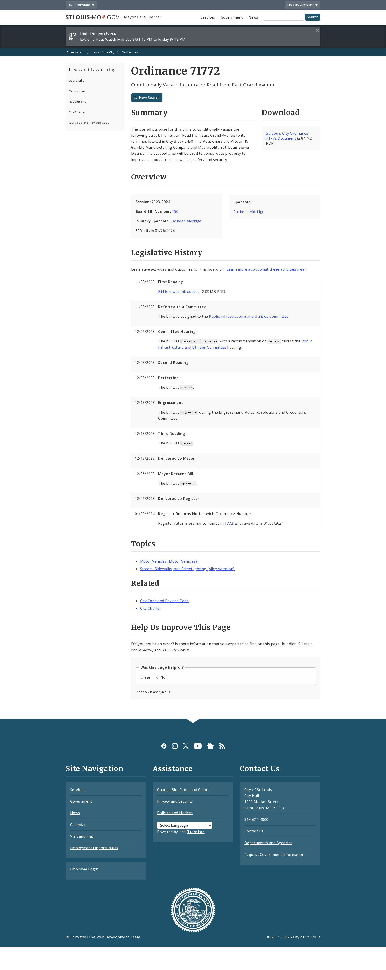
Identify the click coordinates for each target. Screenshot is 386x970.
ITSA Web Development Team (113, 937)
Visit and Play (82, 836)
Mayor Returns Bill (175, 473)
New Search (149, 97)
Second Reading (173, 362)
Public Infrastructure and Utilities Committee (249, 316)
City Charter (77, 112)
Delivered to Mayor (176, 458)
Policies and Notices (175, 812)
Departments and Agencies (268, 842)
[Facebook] (164, 746)
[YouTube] (198, 746)
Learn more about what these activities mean (267, 269)
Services (208, 17)
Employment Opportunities (94, 847)
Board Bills (76, 81)
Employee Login (84, 869)
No (163, 677)
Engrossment (170, 402)
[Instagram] (175, 746)
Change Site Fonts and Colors (183, 789)
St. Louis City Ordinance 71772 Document (287, 136)
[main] (193, 383)
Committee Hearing (177, 331)
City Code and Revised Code (89, 123)
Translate (195, 831)
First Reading (170, 281)
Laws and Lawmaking (92, 70)
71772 (227, 523)
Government (232, 17)
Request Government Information (274, 854)
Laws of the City (103, 52)
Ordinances (130, 52)
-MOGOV (92, 17)
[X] (186, 746)
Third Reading (171, 433)
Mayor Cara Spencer (142, 17)
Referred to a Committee (182, 306)
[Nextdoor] (210, 746)
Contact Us (254, 831)
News (253, 17)
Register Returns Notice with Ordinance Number (204, 513)
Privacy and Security (175, 801)
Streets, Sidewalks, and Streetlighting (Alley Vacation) (187, 568)
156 (175, 211)
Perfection (168, 377)
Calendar (78, 824)
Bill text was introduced (179, 291)
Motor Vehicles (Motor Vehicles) (168, 561)
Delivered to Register (178, 498)
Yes (147, 677)
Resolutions (77, 102)
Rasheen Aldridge (185, 221)
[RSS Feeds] (222, 746)
